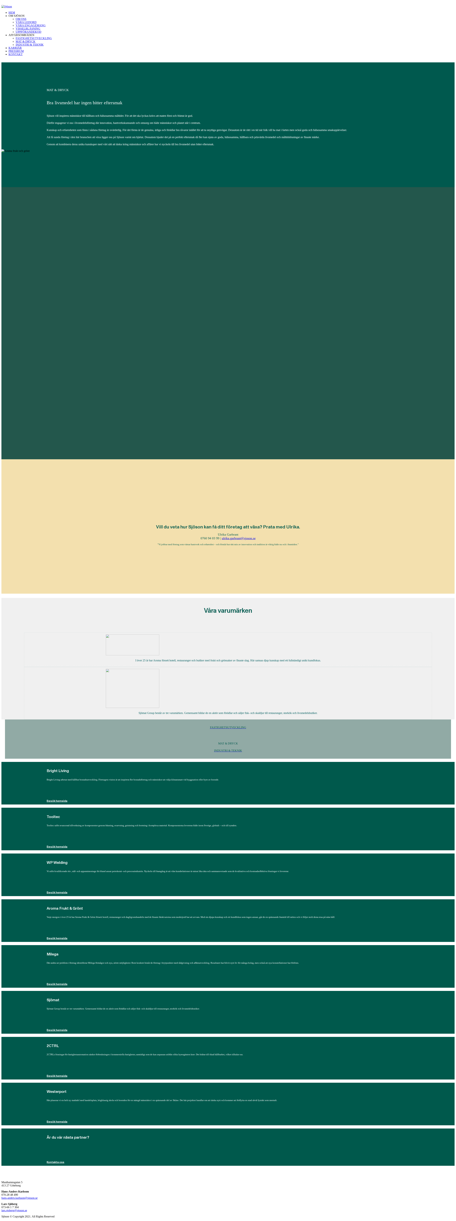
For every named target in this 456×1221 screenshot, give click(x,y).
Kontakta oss (55, 1162)
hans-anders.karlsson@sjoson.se (19, 1197)
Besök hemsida (57, 801)
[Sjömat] (132, 706)
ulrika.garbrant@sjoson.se (239, 538)
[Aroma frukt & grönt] (132, 654)
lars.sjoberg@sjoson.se (14, 1210)
